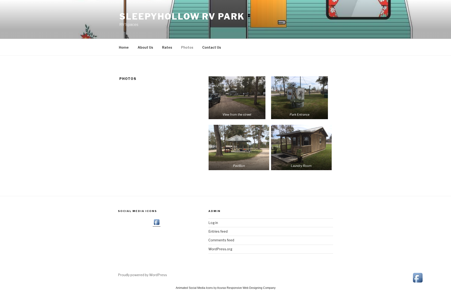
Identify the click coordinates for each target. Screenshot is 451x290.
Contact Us (211, 47)
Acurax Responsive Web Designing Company (246, 288)
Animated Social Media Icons (194, 288)
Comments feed (221, 240)
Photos (187, 47)
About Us (145, 47)
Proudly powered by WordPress (142, 275)
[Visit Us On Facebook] (156, 225)
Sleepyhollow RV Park (182, 16)
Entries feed (218, 231)
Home (124, 47)
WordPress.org (220, 249)
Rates (167, 47)
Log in (213, 223)
